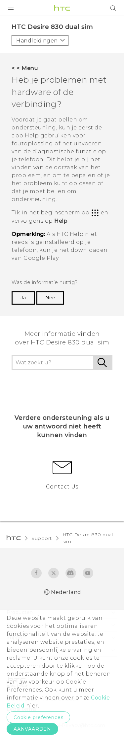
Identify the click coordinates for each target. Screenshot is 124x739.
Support (41, 538)
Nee (50, 298)
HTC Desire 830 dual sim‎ (87, 538)
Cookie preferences (38, 717)
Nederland (66, 592)
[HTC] (62, 8)
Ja (23, 298)
